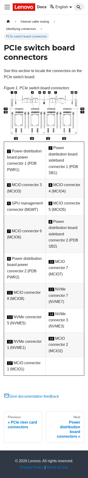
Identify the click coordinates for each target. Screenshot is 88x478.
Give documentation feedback (34, 396)
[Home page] (8, 21)
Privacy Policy (32, 467)
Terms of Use (57, 467)
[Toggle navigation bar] (7, 7)
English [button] (61, 7)
